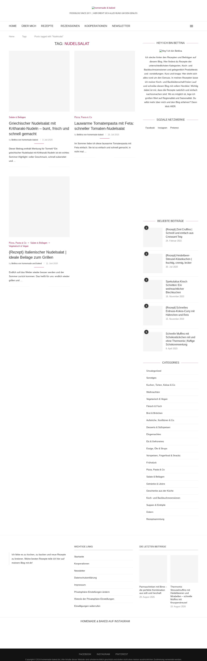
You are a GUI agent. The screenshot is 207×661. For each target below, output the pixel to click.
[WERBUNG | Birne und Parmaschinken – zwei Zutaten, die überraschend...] (11, 637)
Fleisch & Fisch (154, 406)
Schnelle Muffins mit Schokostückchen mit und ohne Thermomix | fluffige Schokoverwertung (180, 339)
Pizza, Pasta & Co (155, 469)
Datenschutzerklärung (180, 208)
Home (13, 26)
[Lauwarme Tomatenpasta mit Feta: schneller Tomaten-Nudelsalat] (104, 81)
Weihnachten (153, 392)
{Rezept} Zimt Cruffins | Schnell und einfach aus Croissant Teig (179, 233)
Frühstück (151, 462)
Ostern (149, 512)
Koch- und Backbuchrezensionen (163, 498)
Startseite (79, 556)
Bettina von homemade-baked (24, 140)
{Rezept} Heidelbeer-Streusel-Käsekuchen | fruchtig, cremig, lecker (179, 259)
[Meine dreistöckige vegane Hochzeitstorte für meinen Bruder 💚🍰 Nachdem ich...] (149, 637)
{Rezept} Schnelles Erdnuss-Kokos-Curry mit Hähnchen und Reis (180, 311)
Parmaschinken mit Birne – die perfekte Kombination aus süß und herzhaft (153, 589)
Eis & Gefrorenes (155, 441)
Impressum (80, 584)
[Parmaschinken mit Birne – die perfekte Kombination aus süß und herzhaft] (153, 569)
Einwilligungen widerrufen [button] (87, 606)
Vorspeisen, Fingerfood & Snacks (163, 455)
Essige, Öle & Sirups (156, 448)
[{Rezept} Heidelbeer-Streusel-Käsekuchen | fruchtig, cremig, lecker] (153, 263)
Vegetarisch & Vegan (157, 399)
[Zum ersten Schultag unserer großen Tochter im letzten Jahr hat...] (57, 637)
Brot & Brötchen (154, 413)
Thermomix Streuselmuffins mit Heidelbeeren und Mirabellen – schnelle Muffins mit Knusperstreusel (181, 594)
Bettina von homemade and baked (26, 263)
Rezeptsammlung (155, 519)
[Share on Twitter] (39, 167)
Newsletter (121, 26)
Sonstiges (151, 377)
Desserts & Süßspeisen (158, 427)
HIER (172, 106)
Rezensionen (70, 26)
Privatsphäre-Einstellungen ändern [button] (92, 592)
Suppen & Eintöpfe (155, 505)
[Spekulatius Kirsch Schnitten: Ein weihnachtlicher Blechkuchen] (153, 289)
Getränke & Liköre (155, 483)
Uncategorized (153, 371)
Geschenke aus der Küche (160, 490)
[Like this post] (32, 167)
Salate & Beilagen (155, 476)
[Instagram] (184, 26)
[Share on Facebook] (36, 167)
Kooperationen (96, 26)
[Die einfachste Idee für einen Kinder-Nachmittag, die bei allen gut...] (34, 637)
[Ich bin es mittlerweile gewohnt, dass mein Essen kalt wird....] (103, 637)
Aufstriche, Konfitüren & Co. (160, 420)
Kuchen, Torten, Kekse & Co (160, 385)
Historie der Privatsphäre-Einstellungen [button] (94, 599)
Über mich (29, 26)
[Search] (196, 26)
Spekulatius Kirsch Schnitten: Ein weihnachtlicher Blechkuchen (176, 287)
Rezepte (47, 26)
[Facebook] (180, 26)
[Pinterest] (187, 26)
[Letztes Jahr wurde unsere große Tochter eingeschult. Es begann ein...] (80, 637)
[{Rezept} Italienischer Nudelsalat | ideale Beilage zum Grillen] (39, 206)
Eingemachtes (153, 434)
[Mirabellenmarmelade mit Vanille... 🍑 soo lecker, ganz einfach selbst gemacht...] (172, 637)
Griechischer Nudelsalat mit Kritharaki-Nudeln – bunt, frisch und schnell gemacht (39, 128)
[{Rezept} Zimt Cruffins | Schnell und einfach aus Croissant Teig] (153, 237)
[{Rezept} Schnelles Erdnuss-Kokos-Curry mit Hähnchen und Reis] (153, 315)
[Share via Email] (46, 167)
